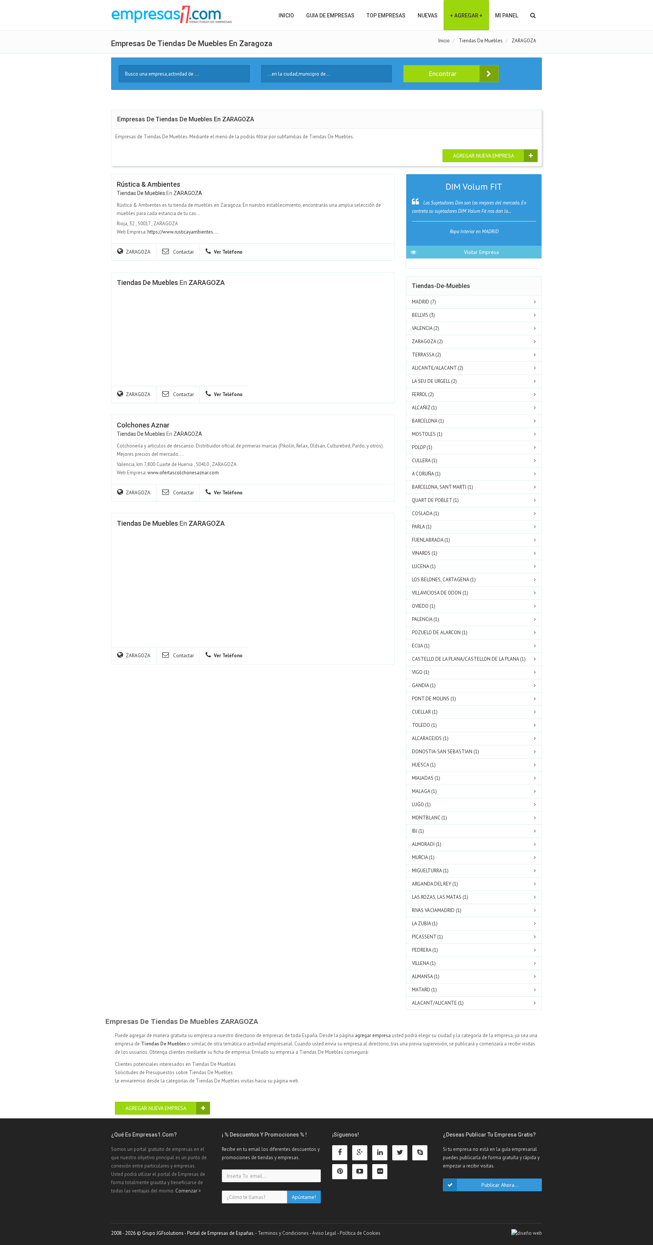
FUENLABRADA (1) (431, 540)
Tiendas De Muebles (141, 193)
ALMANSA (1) (425, 976)
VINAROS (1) (424, 553)
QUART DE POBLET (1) (435, 500)
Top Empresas (386, 15)
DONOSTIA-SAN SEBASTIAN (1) (445, 751)
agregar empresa (373, 1035)
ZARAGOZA (187, 193)
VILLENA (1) (424, 963)
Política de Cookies (360, 1233)
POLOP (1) (422, 447)
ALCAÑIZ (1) (424, 407)
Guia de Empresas (330, 15)
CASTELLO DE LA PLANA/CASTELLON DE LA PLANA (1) (469, 659)
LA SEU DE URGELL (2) (434, 381)
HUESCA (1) (424, 765)
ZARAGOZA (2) (427, 341)
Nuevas (428, 15)
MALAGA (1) (424, 791)
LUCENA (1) (424, 566)
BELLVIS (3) (423, 315)
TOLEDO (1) (424, 725)
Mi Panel (506, 15)
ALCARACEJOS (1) (430, 738)
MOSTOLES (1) (427, 434)
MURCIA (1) (423, 857)
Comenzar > (188, 1191)
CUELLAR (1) (425, 712)
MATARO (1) (424, 989)
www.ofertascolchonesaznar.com (183, 472)
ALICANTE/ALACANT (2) (437, 368)
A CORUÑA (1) (426, 474)
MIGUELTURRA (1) (430, 870)
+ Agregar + (466, 15)
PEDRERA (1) (425, 950)
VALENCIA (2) (425, 328)
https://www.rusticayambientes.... (183, 232)
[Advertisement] (173, 592)
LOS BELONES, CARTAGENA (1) (444, 579)
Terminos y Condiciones (283, 1233)
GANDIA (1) (424, 685)
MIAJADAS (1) (426, 778)
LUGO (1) (421, 804)
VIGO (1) (420, 672)
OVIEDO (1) (423, 606)
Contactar (183, 252)
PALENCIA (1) (425, 619)
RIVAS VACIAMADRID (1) (436, 910)
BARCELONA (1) (428, 421)
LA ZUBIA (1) (425, 923)
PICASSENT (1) (427, 937)
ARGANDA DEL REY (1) (435, 884)
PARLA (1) (422, 526)
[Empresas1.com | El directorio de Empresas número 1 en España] (171, 14)
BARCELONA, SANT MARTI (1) (442, 487)
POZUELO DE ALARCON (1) (439, 632)
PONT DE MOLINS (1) (434, 698)
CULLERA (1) (424, 460)
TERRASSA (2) (426, 355)
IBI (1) (418, 831)
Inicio (286, 15)
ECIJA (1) (421, 646)
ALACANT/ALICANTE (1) (438, 1003)
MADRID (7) (424, 302)
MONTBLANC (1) (429, 818)
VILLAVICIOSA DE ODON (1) (440, 593)
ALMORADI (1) (426, 844)
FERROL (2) (423, 394)
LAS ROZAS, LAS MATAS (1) (440, 897)
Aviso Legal (324, 1233)
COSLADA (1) (425, 513)
